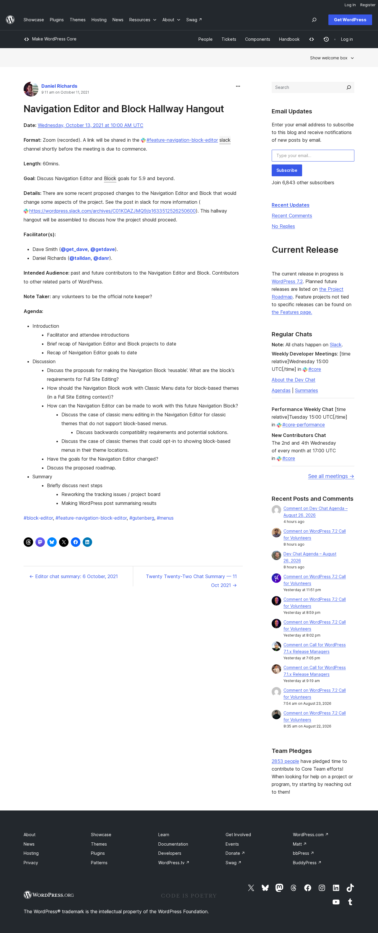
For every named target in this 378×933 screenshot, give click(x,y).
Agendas (281, 390)
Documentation (173, 843)
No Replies (283, 226)
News (29, 843)
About (29, 834)
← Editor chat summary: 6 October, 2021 (73, 576)
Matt (300, 843)
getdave (102, 249)
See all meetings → (331, 476)
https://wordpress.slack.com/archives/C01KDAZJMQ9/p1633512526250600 (112, 211)
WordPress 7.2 (287, 281)
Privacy (31, 862)
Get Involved (238, 834)
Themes (99, 843)
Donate (235, 853)
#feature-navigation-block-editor (182, 140)
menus (165, 518)
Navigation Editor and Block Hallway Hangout (124, 109)
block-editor (38, 518)
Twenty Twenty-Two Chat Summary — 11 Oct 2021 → (191, 580)
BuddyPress (307, 862)
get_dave (74, 249)
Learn (163, 834)
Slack (336, 345)
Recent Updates (290, 205)
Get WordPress (350, 19)
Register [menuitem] (368, 4)
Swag (234, 862)
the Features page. (292, 312)
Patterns (99, 862)
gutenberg (141, 518)
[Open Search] (314, 19)
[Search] (348, 87)
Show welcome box (329, 57)
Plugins (98, 853)
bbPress (303, 853)
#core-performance (303, 425)
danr (101, 258)
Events (232, 843)
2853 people (285, 761)
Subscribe (286, 170)
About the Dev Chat (293, 380)
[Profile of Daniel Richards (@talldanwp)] (31, 90)
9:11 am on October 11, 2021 (65, 92)
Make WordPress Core (54, 38)
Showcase (101, 834)
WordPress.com (311, 834)
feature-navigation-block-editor (91, 518)
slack (225, 140)
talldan (80, 258)
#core (314, 369)
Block (110, 178)
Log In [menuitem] (350, 4)
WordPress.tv (174, 862)
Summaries (306, 390)
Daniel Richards (59, 86)
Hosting (31, 853)
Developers (169, 853)
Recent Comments (292, 215)
